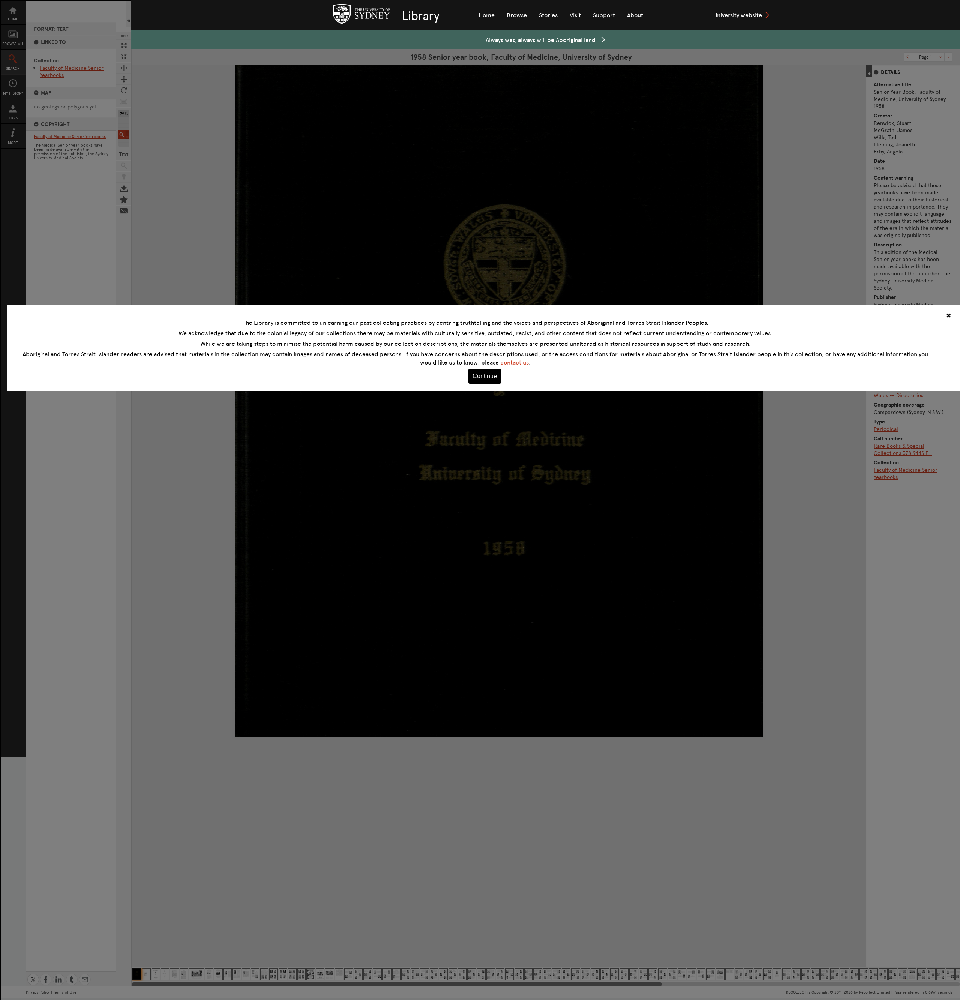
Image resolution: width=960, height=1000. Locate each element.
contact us (514, 362)
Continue (484, 376)
